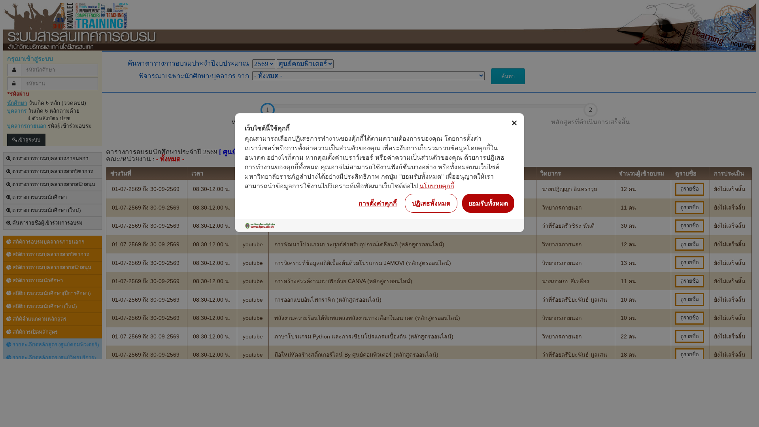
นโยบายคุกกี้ (436, 186)
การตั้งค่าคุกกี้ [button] (378, 203)
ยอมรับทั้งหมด (488, 203)
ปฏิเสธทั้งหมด (431, 203)
